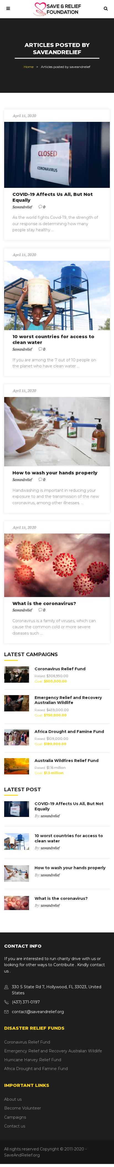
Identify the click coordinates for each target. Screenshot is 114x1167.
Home (28, 67)
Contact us (14, 1126)
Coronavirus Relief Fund (60, 668)
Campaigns (15, 1117)
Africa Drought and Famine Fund (69, 731)
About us (13, 1099)
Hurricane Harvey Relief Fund (32, 1059)
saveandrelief (22, 206)
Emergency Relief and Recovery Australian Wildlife (68, 700)
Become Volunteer (22, 1108)
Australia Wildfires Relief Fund (67, 760)
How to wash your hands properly (54, 472)
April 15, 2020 (24, 115)
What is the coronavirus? (44, 603)
